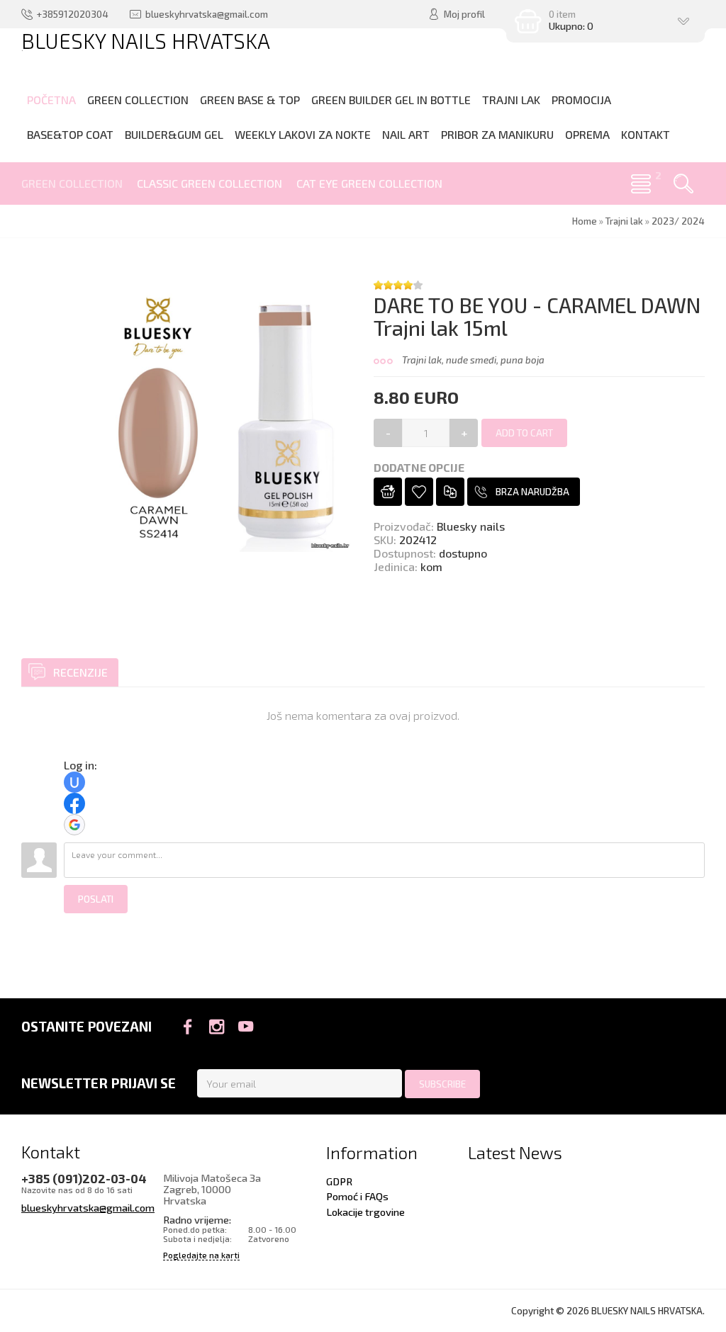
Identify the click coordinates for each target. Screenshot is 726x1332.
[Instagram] (216, 1026)
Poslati (95, 899)
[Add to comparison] (450, 492)
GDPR (339, 1181)
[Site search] (683, 183)
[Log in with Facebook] (74, 803)
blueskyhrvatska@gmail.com (88, 1207)
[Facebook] (187, 1026)
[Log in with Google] (74, 824)
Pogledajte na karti (201, 1255)
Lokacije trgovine (365, 1211)
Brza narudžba (532, 491)
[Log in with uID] (74, 782)
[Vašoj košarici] (388, 492)
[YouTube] (245, 1026)
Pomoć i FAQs (357, 1196)
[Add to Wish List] (419, 492)
